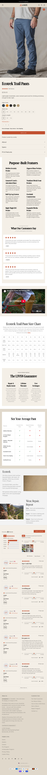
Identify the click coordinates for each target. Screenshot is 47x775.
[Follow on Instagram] (9, 758)
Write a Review (39, 531)
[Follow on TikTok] (18, 758)
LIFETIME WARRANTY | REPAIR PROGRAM (23, 1)
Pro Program (5, 747)
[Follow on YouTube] (15, 758)
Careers (4, 744)
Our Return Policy (36, 701)
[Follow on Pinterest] (12, 758)
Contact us (34, 711)
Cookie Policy (5, 754)
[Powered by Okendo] (7, 532)
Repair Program (35, 708)
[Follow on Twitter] (5, 758)
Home (3, 739)
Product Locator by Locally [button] (9, 137)
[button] (8, 89)
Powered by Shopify (26, 766)
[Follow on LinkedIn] (21, 758)
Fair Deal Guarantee (37, 699)
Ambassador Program (8, 749)
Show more (23, 687)
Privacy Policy (6, 752)
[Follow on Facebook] (2, 758)
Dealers (4, 742)
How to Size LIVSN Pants (38, 703)
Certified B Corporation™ (9, 725)
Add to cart (23, 132)
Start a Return (35, 706)
